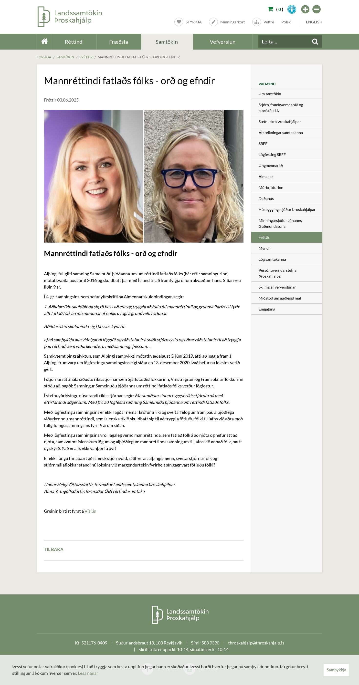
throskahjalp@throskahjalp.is (256, 642)
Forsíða (44, 57)
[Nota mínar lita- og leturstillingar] (291, 9)
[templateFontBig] (305, 9)
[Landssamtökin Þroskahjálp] (180, 614)
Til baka (53, 549)
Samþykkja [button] (336, 669)
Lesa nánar (88, 673)
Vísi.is (90, 511)
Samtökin (65, 57)
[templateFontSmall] (316, 9)
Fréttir (86, 57)
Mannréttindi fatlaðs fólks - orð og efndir (139, 57)
